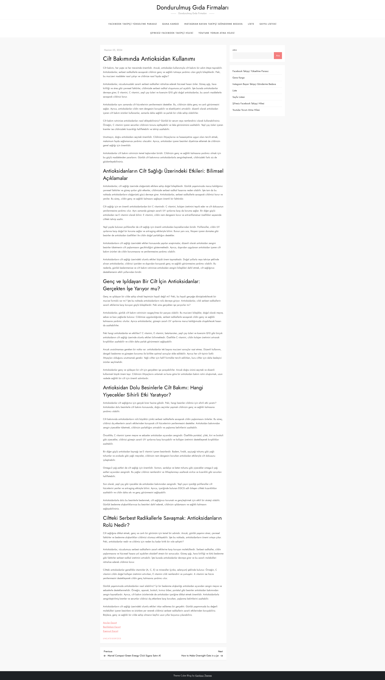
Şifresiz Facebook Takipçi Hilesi (171, 32)
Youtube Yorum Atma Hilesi (217, 32)
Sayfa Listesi (268, 23)
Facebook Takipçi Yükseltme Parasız (133, 23)
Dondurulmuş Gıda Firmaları (193, 7)
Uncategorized (112, 638)
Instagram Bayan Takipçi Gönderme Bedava (213, 23)
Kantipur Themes (203, 675)
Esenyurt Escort (110, 631)
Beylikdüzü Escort (112, 627)
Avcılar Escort (110, 622)
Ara (235, 50)
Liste (251, 23)
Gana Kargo (170, 23)
